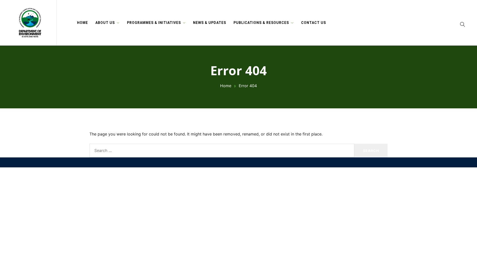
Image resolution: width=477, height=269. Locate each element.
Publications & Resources (261, 23)
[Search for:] (221, 150)
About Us (105, 23)
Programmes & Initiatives (154, 23)
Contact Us (313, 23)
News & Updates (209, 23)
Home (82, 23)
